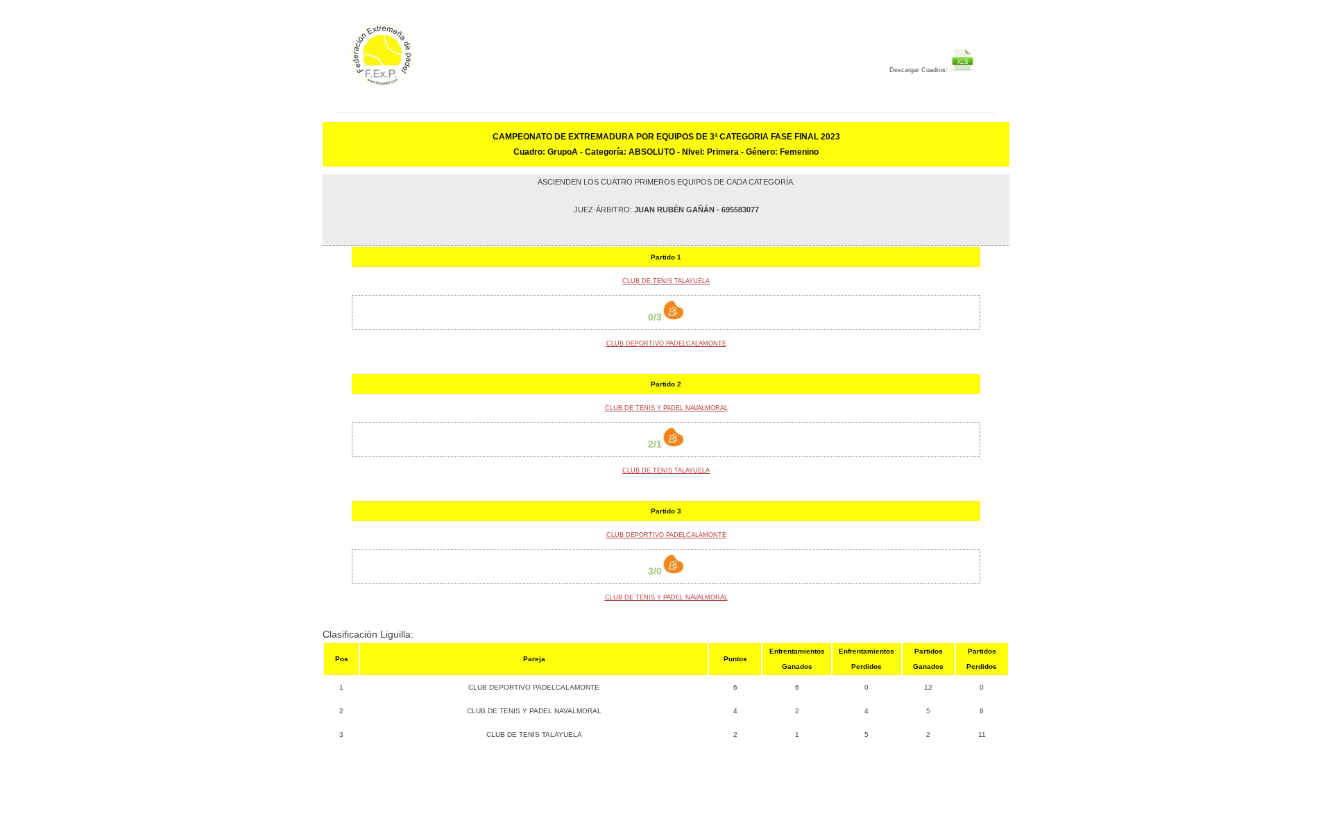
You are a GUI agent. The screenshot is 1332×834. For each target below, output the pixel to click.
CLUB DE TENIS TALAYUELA (666, 281)
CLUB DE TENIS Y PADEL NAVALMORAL (666, 408)
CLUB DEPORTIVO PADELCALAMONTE (666, 343)
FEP (421, 62)
